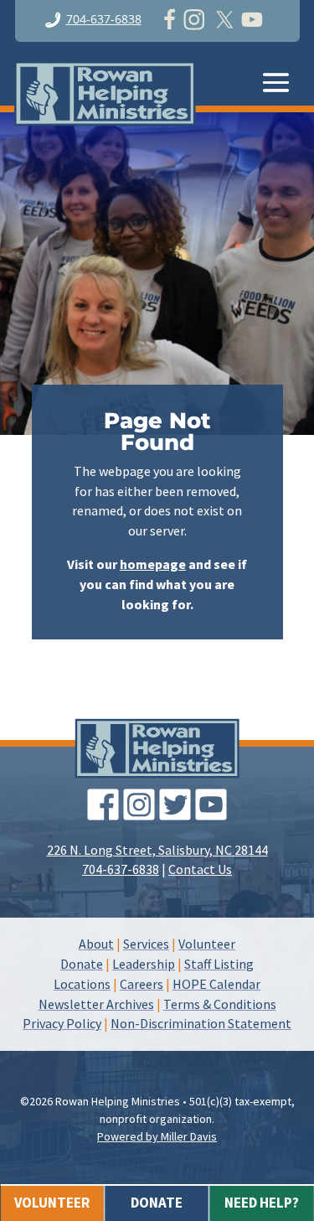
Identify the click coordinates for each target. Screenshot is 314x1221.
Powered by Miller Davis (157, 1136)
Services (146, 943)
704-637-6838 (104, 19)
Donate (81, 963)
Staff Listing (219, 963)
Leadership (143, 963)
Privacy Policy (62, 1023)
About (96, 943)
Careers (141, 983)
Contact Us (200, 869)
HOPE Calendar (216, 983)
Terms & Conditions (219, 1004)
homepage (153, 564)
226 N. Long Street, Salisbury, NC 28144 (157, 849)
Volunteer (206, 943)
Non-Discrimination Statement (201, 1023)
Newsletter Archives (96, 1004)
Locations (82, 983)
